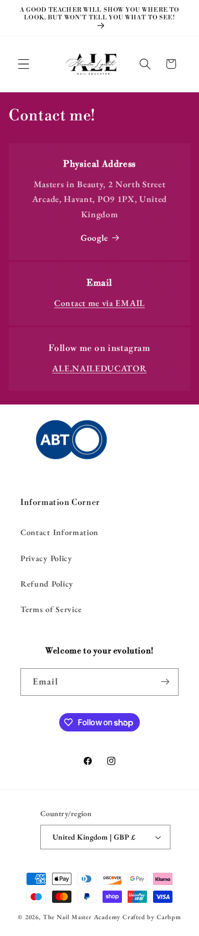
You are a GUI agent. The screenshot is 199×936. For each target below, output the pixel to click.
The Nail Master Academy (82, 917)
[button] (24, 64)
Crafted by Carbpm (151, 917)
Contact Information (59, 532)
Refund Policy (46, 583)
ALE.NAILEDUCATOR (99, 368)
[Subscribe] (165, 682)
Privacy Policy (46, 558)
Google (94, 237)
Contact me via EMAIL (99, 303)
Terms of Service (51, 609)
